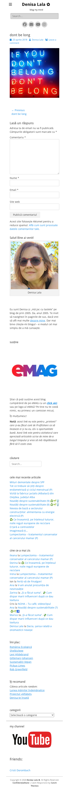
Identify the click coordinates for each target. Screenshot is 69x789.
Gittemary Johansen (21, 658)
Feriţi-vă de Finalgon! (29, 581)
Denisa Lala (37, 39)
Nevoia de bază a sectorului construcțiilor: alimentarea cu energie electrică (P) (32, 512)
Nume (14, 178)
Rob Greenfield (18, 669)
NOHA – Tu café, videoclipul (34, 603)
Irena (13, 574)
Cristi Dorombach (20, 770)
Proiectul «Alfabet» (21, 694)
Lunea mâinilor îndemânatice (27, 690)
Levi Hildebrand (19, 654)
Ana (12, 585)
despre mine (37, 320)
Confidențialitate (21, 782)
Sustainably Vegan (20, 662)
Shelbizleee (16, 650)
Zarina (13, 592)
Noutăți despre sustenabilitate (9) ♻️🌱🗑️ (34, 501)
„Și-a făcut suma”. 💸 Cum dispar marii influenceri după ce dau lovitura (31, 596)
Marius (14, 615)
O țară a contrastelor (22, 527)
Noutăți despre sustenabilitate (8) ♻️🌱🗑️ (34, 504)
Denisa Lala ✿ (36, 4)
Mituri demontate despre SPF (27, 482)
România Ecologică (21, 647)
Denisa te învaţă (19, 697)
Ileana (13, 555)
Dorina (14, 562)
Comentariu (18, 137)
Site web (15, 201)
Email (14, 190)
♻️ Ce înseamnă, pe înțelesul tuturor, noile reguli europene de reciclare (33, 566)
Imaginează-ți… (19, 530)
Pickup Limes (17, 665)
